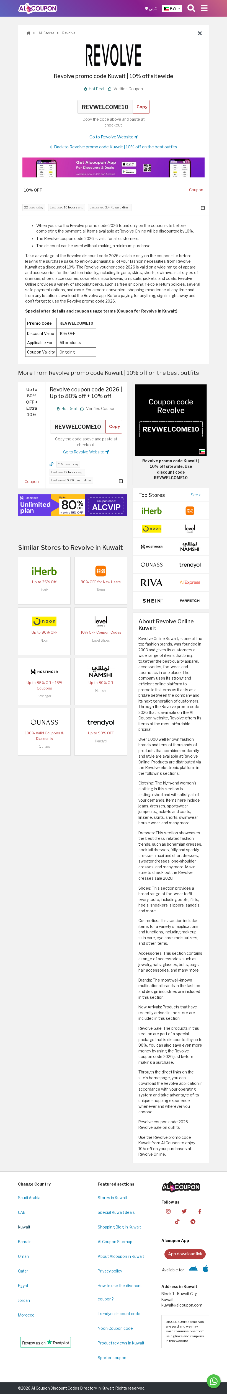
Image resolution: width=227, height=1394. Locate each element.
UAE (21, 1212)
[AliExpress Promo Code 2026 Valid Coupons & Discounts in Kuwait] (190, 582)
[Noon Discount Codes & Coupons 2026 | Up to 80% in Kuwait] (44, 621)
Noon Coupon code (115, 1328)
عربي (152, 8)
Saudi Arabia (29, 1198)
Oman (23, 1256)
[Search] (191, 8)
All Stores (46, 33)
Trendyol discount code (119, 1314)
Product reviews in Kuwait (121, 1343)
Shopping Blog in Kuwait (119, 1227)
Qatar (23, 1271)
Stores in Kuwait (112, 1198)
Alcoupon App (175, 1240)
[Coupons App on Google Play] (193, 1270)
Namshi (101, 691)
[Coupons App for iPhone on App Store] (205, 1270)
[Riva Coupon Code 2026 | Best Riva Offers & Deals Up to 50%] (152, 582)
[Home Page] (37, 8)
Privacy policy (110, 1271)
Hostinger (44, 696)
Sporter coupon (112, 1358)
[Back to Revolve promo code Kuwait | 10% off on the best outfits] (200, 33)
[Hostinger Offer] (72, 505)
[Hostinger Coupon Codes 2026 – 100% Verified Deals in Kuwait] (44, 671)
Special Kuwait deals (116, 1212)
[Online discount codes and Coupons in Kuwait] (28, 33)
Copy (142, 106)
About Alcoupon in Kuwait (121, 1256)
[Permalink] (51, 464)
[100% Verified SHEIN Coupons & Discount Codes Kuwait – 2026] (152, 600)
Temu (101, 590)
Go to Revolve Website (111, 137)
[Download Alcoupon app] (113, 167)
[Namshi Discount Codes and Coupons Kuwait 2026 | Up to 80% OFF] (101, 671)
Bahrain (25, 1242)
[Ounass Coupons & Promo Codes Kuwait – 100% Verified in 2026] (44, 722)
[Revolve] (113, 55)
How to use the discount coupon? (120, 1292)
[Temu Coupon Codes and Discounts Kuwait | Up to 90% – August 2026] (101, 571)
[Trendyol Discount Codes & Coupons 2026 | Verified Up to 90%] (101, 722)
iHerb (44, 590)
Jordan (24, 1300)
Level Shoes (101, 640)
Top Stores (151, 495)
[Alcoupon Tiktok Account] (177, 1221)
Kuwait (24, 1227)
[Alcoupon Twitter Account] (184, 1211)
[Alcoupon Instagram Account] (168, 1211)
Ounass (44, 746)
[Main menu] (204, 8)
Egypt (23, 1286)
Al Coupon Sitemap (115, 1242)
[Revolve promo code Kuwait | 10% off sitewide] (171, 419)
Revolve (68, 33)
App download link (185, 1253)
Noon (44, 640)
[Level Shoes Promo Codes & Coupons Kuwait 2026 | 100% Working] (101, 621)
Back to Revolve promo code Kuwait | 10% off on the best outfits (115, 146)
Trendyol (101, 741)
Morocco (26, 1315)
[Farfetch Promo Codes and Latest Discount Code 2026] (190, 600)
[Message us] (214, 1381)
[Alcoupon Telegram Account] (193, 1221)
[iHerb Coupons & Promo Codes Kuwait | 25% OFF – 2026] (44, 571)
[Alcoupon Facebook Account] (200, 1211)
